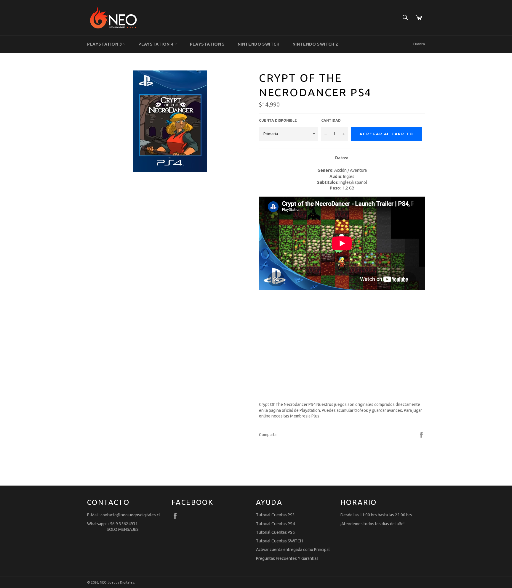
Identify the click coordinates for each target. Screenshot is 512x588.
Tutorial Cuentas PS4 (275, 523)
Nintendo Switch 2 (315, 44)
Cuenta (419, 44)
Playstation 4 (156, 44)
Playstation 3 (105, 44)
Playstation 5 (207, 44)
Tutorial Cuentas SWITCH (279, 541)
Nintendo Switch (259, 44)
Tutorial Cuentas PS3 (275, 515)
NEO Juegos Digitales (117, 582)
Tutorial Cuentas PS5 (275, 532)
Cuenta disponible (278, 120)
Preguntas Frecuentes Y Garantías (287, 558)
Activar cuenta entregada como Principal (293, 549)
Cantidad (331, 120)
